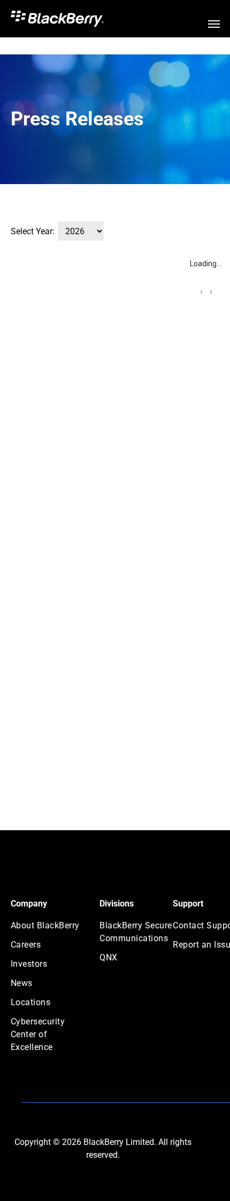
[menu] (214, 24)
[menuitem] (49, 928)
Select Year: (33, 231)
